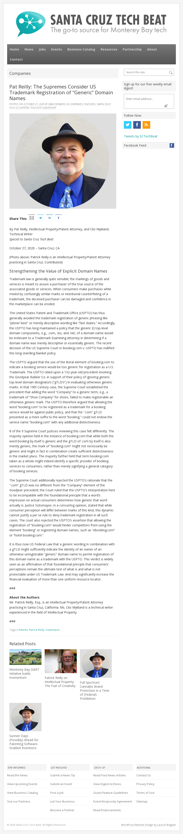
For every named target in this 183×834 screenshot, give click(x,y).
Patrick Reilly (36, 629)
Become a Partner (62, 810)
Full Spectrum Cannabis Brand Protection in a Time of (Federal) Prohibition (94, 690)
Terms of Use (145, 793)
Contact (16, 59)
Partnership (132, 49)
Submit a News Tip (62, 775)
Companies (76, 104)
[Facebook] (137, 125)
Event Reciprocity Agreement (112, 801)
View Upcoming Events (22, 784)
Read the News (17, 775)
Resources (109, 49)
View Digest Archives (107, 784)
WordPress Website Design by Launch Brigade (148, 824)
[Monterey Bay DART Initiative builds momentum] (25, 657)
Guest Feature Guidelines (110, 793)
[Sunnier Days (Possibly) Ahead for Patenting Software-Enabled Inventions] (25, 717)
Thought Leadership (43, 107)
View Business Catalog (22, 793)
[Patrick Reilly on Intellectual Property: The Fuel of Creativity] (61, 661)
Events (56, 49)
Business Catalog (81, 49)
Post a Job (57, 793)
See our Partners (18, 801)
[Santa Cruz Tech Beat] (91, 24)
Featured (90, 104)
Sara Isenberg (57, 104)
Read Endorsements (107, 810)
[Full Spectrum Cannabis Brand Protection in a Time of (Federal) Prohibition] (96, 663)
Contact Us (143, 775)
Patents (23, 629)
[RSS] (146, 125)
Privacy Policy (145, 784)
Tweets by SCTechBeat (141, 136)
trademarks (53, 629)
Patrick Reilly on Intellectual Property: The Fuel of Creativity (60, 682)
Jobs (42, 49)
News (29, 49)
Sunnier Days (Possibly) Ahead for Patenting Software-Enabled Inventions (23, 742)
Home (14, 49)
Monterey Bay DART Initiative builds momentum (24, 673)
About (152, 49)
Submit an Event (61, 784)
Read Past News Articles (109, 775)
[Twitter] (127, 125)
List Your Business (62, 801)
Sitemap (142, 801)
